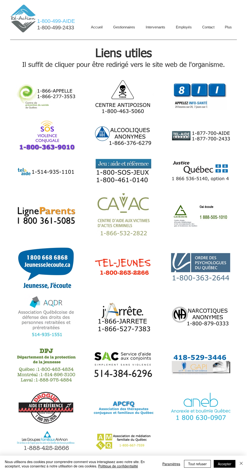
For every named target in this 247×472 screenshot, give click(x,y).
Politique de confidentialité (118, 466)
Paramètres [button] (171, 463)
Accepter (224, 463)
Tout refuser (197, 463)
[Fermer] (241, 463)
